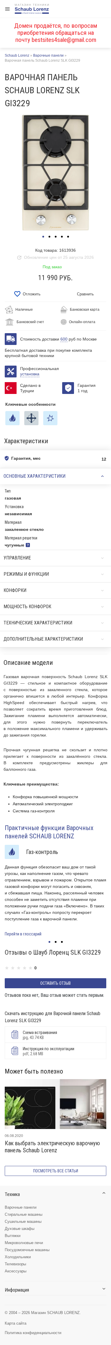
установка (29, 374)
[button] (43, 237)
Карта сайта (15, 1323)
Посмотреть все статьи (55, 1171)
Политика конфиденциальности (33, 1333)
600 (63, 339)
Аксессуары (15, 1271)
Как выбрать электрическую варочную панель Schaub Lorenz (52, 1147)
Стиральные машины (23, 1214)
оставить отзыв (55, 983)
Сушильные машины (23, 1221)
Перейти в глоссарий (23, 934)
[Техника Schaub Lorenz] (32, 8)
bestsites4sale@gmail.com (64, 39)
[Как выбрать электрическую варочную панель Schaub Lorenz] (55, 1104)
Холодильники (18, 1257)
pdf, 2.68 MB (48, 1051)
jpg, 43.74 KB (40, 1035)
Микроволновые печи (24, 1243)
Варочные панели (20, 1207)
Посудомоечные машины (27, 1250)
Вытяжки (12, 1235)
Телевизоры (15, 1264)
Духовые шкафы (19, 1228)
